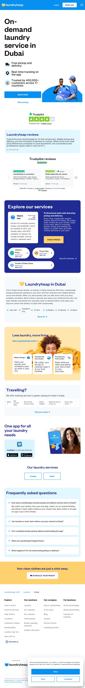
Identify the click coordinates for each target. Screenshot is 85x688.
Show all (41, 317)
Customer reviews (12, 623)
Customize (68, 679)
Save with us (9, 636)
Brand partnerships (71, 610)
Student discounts (31, 630)
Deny (43, 679)
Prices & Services (11, 610)
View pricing (22, 102)
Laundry (26, 592)
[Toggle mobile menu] (81, 5)
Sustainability (10, 627)
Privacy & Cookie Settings (13, 682)
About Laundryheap (52, 605)
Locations (8, 619)
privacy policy (9, 680)
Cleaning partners (51, 627)
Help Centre (9, 614)
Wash (52, 476)
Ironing (33, 476)
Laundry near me (11, 632)
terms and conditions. (24, 680)
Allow (55, 672)
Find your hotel (41, 412)
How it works (10, 605)
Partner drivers (50, 623)
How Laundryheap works (24, 341)
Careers (47, 619)
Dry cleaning (29, 610)
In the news (48, 610)
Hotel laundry (29, 619)
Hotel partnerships (71, 605)
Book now (69, 5)
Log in (56, 5)
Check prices (53, 240)
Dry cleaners (29, 614)
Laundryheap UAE (11, 592)
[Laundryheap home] (12, 5)
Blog (46, 614)
